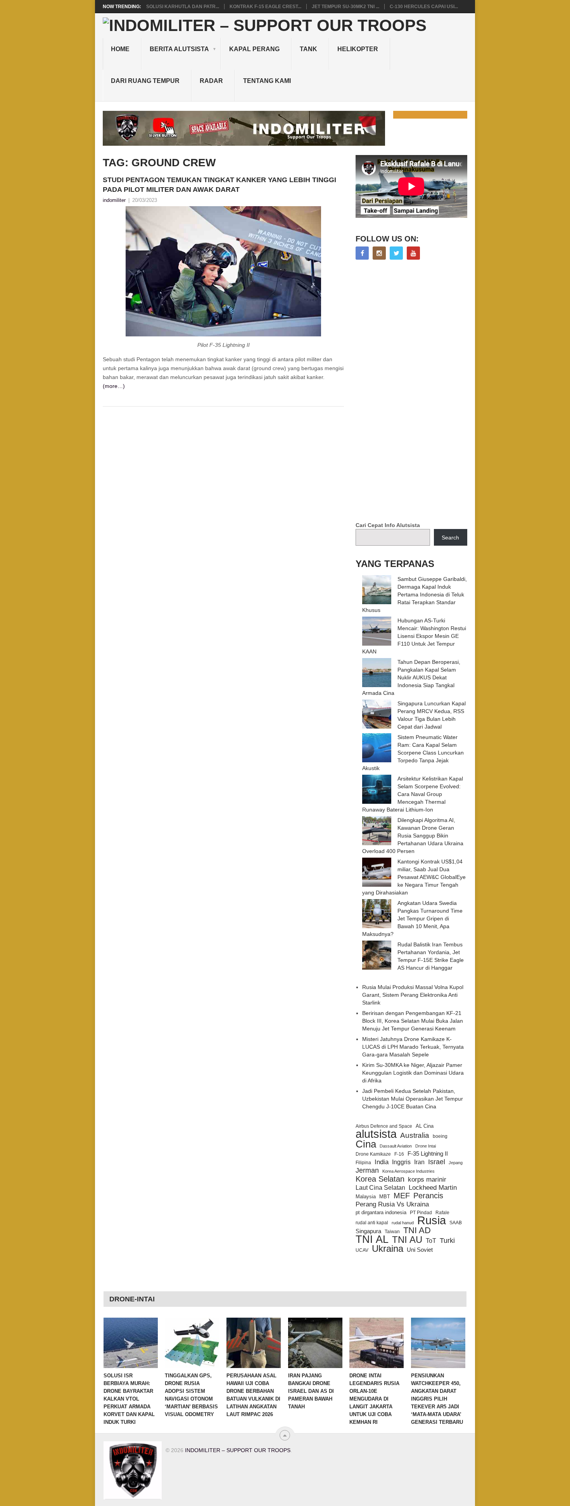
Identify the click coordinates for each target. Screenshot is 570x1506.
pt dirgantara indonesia (381, 1212)
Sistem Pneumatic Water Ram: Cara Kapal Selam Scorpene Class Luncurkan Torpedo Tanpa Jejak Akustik (413, 752)
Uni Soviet (420, 1249)
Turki (447, 1240)
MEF (402, 1195)
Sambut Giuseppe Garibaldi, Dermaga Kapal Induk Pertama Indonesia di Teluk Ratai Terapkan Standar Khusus (414, 594)
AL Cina (425, 1126)
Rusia (431, 1220)
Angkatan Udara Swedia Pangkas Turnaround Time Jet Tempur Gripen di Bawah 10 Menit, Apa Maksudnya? (412, 918)
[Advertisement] (414, 391)
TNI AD (417, 1230)
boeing (440, 1136)
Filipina (363, 1162)
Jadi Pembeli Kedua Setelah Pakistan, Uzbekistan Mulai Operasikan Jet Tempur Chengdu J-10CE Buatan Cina (412, 1099)
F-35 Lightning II (428, 1154)
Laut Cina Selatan (380, 1187)
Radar (211, 81)
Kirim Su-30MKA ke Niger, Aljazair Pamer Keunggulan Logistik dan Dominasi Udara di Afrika (413, 1073)
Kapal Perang (254, 49)
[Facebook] (362, 253)
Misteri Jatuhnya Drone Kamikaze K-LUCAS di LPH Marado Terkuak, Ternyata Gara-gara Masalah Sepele (413, 1047)
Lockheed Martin (433, 1187)
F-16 (399, 1153)
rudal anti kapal (372, 1222)
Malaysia (366, 1196)
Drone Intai (425, 1146)
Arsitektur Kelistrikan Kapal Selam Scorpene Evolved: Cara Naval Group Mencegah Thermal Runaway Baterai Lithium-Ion (412, 794)
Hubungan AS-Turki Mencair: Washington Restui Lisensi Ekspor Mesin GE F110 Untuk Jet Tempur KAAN (414, 636)
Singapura (368, 1231)
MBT (384, 1196)
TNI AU (407, 1240)
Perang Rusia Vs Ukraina (392, 1204)
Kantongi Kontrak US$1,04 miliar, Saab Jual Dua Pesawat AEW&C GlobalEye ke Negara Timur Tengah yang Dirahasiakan (414, 877)
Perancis (428, 1195)
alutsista (376, 1134)
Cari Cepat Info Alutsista (388, 525)
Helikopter (357, 49)
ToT (431, 1240)
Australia (414, 1135)
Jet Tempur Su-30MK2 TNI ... (345, 6)
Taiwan (392, 1231)
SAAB (455, 1222)
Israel (436, 1162)
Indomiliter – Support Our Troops (237, 1450)
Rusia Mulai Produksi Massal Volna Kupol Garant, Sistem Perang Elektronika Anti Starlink (412, 995)
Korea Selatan (380, 1179)
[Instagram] (379, 253)
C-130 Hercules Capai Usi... (424, 6)
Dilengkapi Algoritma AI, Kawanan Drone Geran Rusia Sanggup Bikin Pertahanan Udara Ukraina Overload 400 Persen (412, 835)
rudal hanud (403, 1222)
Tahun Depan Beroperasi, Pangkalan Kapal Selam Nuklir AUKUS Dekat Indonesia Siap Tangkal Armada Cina (411, 677)
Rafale (442, 1212)
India (382, 1162)
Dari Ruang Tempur (145, 81)
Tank (308, 49)
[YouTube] (413, 253)
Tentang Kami (267, 81)
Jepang (456, 1162)
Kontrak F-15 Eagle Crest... (265, 6)
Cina (366, 1144)
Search (450, 537)
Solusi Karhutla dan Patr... (182, 6)
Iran (419, 1162)
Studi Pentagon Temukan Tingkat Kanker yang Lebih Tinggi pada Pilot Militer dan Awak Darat (219, 184)
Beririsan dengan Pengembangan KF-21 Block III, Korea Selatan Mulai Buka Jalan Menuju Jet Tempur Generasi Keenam (412, 1021)
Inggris (401, 1161)
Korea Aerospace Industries (408, 1171)
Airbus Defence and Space (384, 1126)
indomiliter (114, 200)
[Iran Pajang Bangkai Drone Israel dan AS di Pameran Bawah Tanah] (315, 1343)
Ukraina (387, 1249)
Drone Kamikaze (373, 1154)
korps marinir (427, 1179)
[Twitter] (396, 253)
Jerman (367, 1170)
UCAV (362, 1250)
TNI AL (372, 1239)
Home (120, 49)
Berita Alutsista (179, 49)
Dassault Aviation (396, 1146)
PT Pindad (421, 1212)
